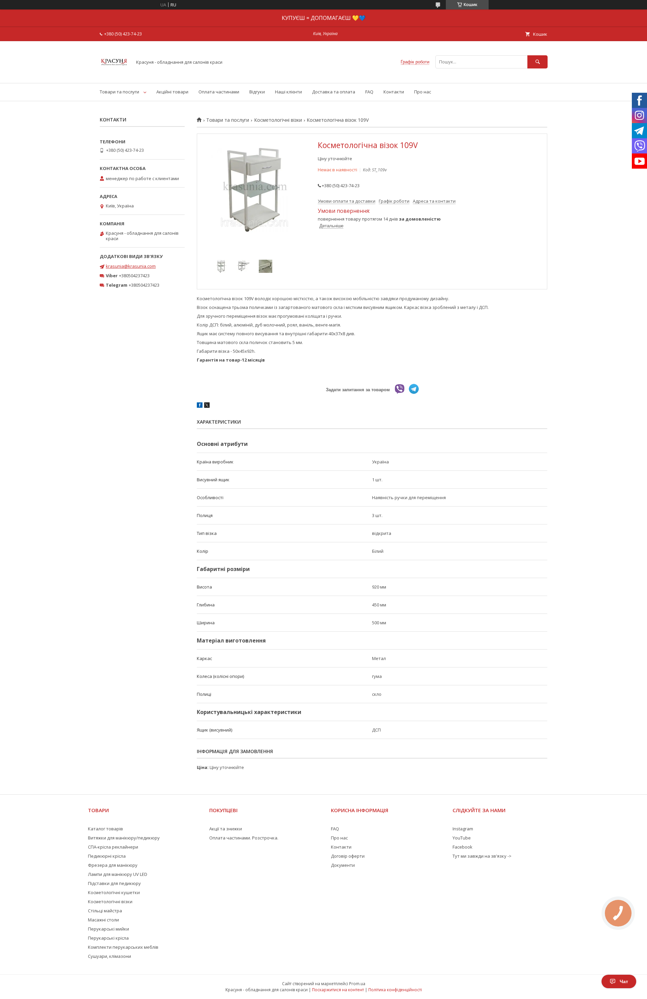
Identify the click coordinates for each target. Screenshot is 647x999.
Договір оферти (348, 856)
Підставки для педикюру (114, 883)
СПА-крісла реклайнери (113, 847)
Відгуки (257, 92)
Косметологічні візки (278, 120)
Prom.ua (357, 984)
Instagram (463, 829)
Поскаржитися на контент (338, 990)
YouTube (462, 838)
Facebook (462, 847)
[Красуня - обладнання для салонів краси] (114, 74)
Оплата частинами (218, 92)
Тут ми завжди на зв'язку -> (482, 856)
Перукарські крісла (108, 938)
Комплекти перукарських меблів (123, 947)
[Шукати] (537, 61)
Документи (343, 865)
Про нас (422, 92)
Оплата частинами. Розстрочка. (243, 838)
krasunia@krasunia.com (131, 266)
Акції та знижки (225, 829)
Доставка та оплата (333, 92)
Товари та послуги (119, 92)
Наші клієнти (288, 92)
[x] (207, 406)
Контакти (393, 92)
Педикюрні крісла (107, 856)
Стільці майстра (105, 911)
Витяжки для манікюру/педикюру (124, 838)
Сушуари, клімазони (109, 956)
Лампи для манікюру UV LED (117, 874)
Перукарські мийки (108, 929)
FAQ (369, 92)
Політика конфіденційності (395, 990)
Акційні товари (172, 92)
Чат (624, 981)
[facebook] (200, 406)
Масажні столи (103, 920)
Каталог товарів (105, 829)
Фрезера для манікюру (112, 865)
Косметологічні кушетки (114, 892)
